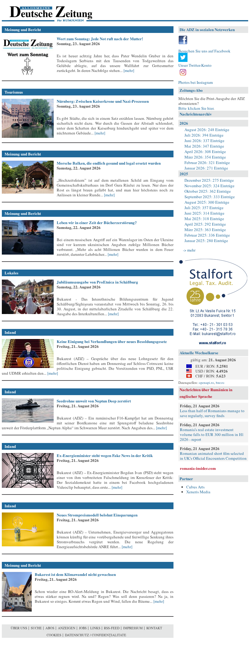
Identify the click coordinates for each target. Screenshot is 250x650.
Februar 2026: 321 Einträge (207, 162)
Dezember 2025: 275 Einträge (209, 180)
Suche (36, 628)
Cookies (54, 635)
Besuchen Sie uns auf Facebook (204, 51)
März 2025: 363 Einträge (205, 229)
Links (95, 628)
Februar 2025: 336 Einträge (207, 235)
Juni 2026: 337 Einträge (204, 140)
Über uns (19, 628)
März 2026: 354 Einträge (205, 157)
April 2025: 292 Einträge (205, 224)
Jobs (83, 628)
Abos (49, 628)
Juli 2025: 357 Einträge (203, 207)
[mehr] (128, 70)
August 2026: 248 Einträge (206, 129)
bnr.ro (220, 382)
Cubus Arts (195, 487)
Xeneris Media (198, 492)
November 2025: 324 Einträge (209, 185)
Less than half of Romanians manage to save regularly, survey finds (212, 413)
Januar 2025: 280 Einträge (206, 240)
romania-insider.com (198, 468)
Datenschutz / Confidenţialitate (95, 635)
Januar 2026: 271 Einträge (206, 168)
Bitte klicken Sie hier (195, 108)
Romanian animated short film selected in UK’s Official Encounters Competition (213, 456)
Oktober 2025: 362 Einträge (207, 191)
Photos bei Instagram (195, 82)
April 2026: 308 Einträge (205, 151)
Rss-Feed (112, 628)
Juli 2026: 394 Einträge (203, 135)
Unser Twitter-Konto (195, 65)
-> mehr (189, 250)
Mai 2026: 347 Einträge (204, 146)
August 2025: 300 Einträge (206, 202)
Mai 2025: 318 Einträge (204, 218)
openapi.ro (206, 382)
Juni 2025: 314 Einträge (204, 213)
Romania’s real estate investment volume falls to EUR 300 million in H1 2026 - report (212, 434)
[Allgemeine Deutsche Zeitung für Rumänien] (44, 11)
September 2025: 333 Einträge (209, 196)
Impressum (133, 628)
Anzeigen (66, 628)
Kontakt (154, 628)
